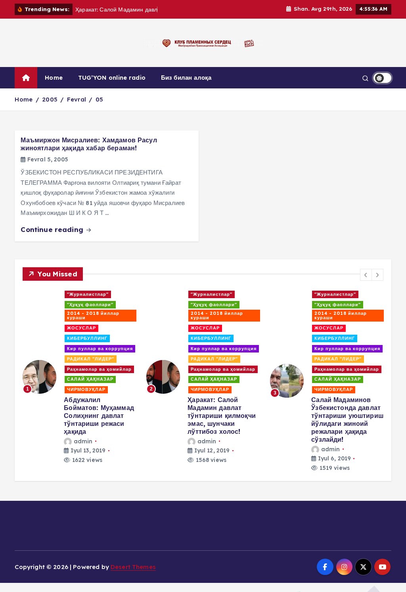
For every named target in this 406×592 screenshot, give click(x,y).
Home (54, 77)
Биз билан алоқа (186, 77)
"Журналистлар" (88, 294)
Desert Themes (133, 567)
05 (99, 99)
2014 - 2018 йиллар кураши (93, 315)
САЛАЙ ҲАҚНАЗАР (90, 379)
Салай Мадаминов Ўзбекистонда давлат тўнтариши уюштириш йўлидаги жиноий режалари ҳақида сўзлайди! (347, 419)
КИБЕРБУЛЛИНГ (87, 338)
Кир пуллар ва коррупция (100, 348)
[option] (80, 377)
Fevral (76, 99)
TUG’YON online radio (112, 77)
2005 (49, 99)
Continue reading (53, 229)
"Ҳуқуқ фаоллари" (90, 304)
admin (83, 441)
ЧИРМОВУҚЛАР (86, 389)
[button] (366, 275)
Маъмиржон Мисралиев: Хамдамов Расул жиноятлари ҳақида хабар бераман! (89, 144)
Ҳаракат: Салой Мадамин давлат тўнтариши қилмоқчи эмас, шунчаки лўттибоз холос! (222, 415)
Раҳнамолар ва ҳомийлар (99, 369)
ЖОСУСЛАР (81, 328)
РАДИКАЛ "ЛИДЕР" (90, 359)
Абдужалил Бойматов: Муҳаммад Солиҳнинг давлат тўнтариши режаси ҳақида (99, 415)
